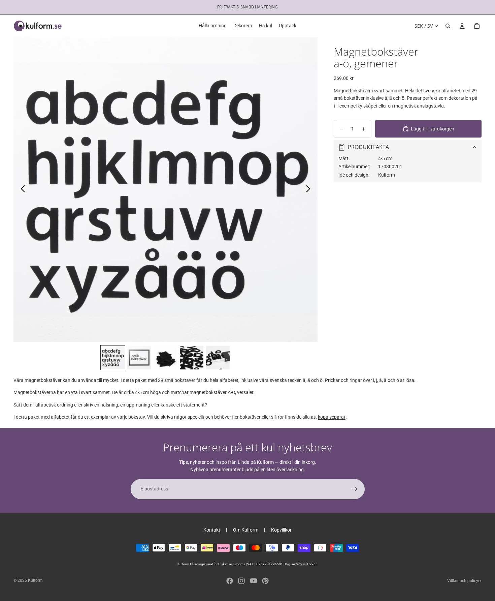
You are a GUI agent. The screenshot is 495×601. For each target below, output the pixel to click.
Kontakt (211, 530)
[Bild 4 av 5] (191, 357)
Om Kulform (245, 530)
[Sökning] (447, 26)
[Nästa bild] (310, 189)
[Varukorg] (476, 26)
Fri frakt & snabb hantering (247, 7)
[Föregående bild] (21, 189)
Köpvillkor (281, 530)
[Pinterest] (265, 581)
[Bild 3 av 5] (165, 357)
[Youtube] (254, 581)
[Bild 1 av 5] (113, 357)
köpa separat (331, 417)
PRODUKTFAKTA (368, 147)
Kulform (35, 580)
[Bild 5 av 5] (218, 357)
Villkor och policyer (464, 580)
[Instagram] (241, 581)
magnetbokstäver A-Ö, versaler (221, 392)
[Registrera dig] (355, 489)
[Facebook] (230, 581)
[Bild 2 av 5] (139, 357)
